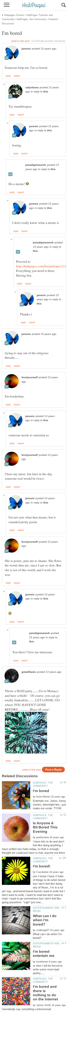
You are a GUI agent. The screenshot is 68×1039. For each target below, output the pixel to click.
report (17, 76)
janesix (26, 48)
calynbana (32, 87)
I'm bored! (41, 866)
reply (8, 76)
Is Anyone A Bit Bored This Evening (45, 827)
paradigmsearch (35, 165)
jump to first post (31, 769)
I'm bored (41, 791)
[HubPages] (34, 5)
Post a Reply (53, 769)
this (45, 91)
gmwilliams (29, 672)
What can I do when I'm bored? (44, 920)
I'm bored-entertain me (43, 954)
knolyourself (30, 377)
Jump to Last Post (20, 41)
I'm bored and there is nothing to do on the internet (45, 993)
